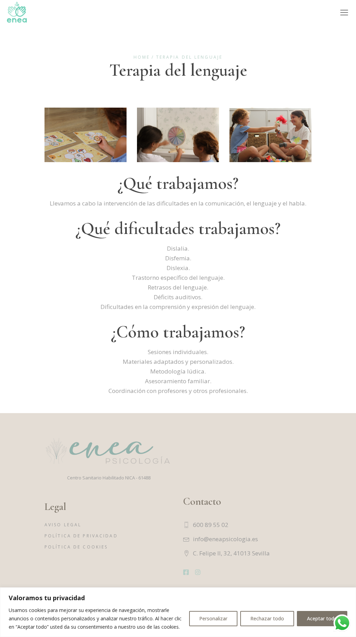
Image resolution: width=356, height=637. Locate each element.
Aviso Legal (62, 525)
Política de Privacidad (81, 536)
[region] (178, 612)
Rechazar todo (267, 618)
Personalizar (213, 618)
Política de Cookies (76, 547)
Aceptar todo (322, 618)
